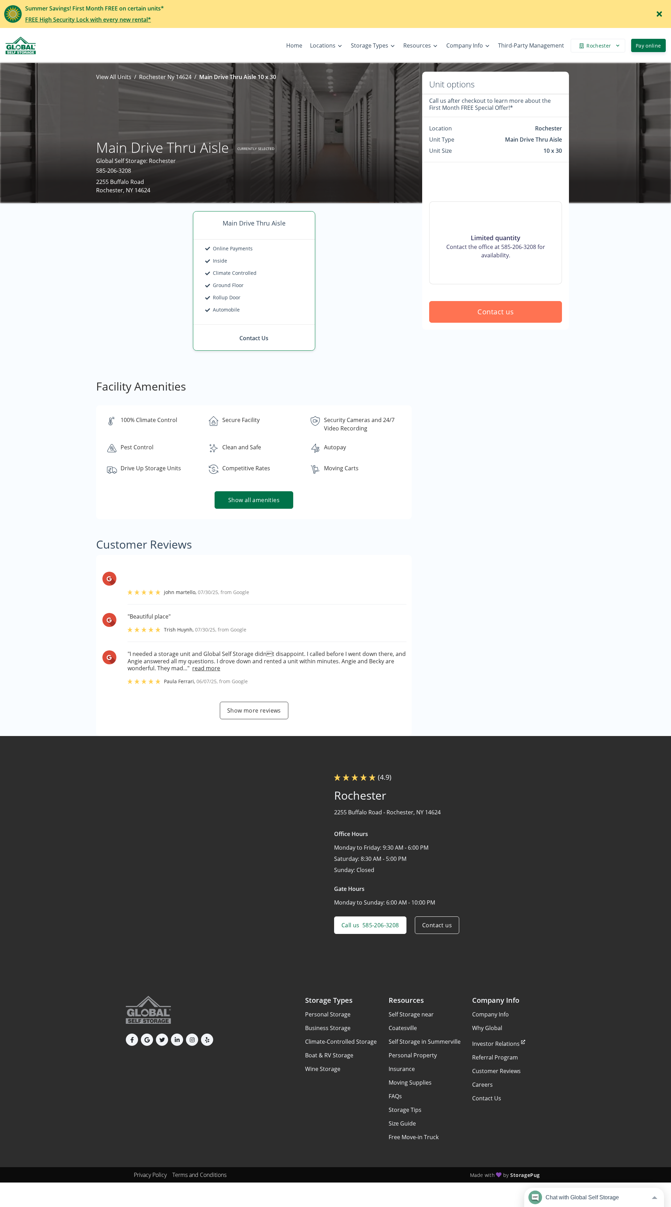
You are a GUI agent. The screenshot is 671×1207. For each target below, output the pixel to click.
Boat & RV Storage (329, 1055)
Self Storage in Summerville (425, 1041)
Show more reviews (254, 710)
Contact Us (486, 1098)
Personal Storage (328, 1014)
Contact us (495, 311)
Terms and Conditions (199, 1175)
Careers (482, 1084)
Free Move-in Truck (414, 1137)
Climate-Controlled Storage (341, 1041)
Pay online (648, 45)
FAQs (395, 1096)
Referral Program (495, 1057)
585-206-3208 (113, 170)
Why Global (487, 1028)
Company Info (490, 1014)
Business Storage (328, 1028)
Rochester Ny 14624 (165, 77)
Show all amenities (254, 500)
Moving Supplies (410, 1082)
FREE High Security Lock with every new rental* (88, 19)
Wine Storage (322, 1069)
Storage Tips (405, 1110)
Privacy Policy (150, 1175)
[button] (132, 1040)
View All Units (113, 77)
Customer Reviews (496, 1071)
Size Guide (402, 1123)
